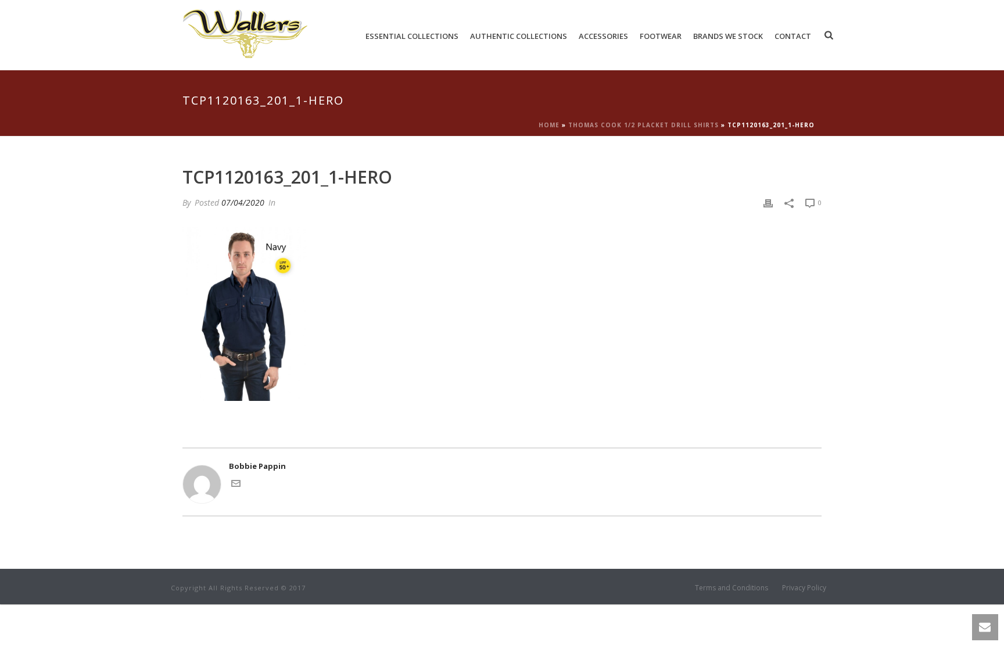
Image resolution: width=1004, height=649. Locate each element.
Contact (792, 36)
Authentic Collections (518, 36)
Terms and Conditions (731, 588)
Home (549, 125)
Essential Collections (411, 36)
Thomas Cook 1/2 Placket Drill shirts (643, 125)
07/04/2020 (242, 202)
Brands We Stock (728, 36)
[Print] (768, 202)
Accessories (603, 36)
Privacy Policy (804, 588)
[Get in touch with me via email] (236, 485)
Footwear (661, 36)
